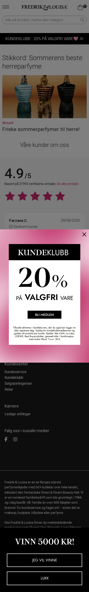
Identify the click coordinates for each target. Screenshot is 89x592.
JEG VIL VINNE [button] (44, 560)
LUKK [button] (45, 578)
